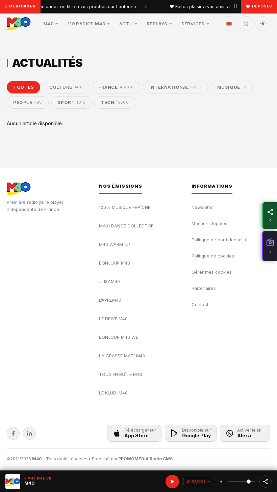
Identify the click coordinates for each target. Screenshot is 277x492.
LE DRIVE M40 (113, 318)
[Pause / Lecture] (235, 6)
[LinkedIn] (29, 433)
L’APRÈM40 (110, 300)
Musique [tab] (231, 87)
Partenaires (204, 288)
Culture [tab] (66, 87)
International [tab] (175, 87)
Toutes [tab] (23, 87)
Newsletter (203, 207)
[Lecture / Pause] (172, 481)
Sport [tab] (71, 102)
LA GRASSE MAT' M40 (122, 355)
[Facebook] (13, 433)
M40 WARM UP (114, 244)
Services (193, 23)
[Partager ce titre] (265, 481)
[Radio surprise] (245, 23)
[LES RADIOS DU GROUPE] (269, 246)
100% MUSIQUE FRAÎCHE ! (126, 207)
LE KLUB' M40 (113, 392)
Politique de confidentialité (220, 239)
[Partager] (269, 215)
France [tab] (116, 87)
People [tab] (27, 102)
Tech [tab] (115, 102)
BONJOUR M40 (114, 263)
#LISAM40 (109, 281)
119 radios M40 (86, 23)
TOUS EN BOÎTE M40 (120, 374)
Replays (157, 23)
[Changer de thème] (262, 23)
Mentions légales (209, 223)
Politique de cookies (213, 255)
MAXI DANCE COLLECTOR (126, 225)
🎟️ (229, 23)
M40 (48, 23)
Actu (126, 23)
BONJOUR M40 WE (118, 337)
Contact (200, 304)
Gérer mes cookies (212, 272)
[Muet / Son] (222, 481)
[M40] (19, 23)
